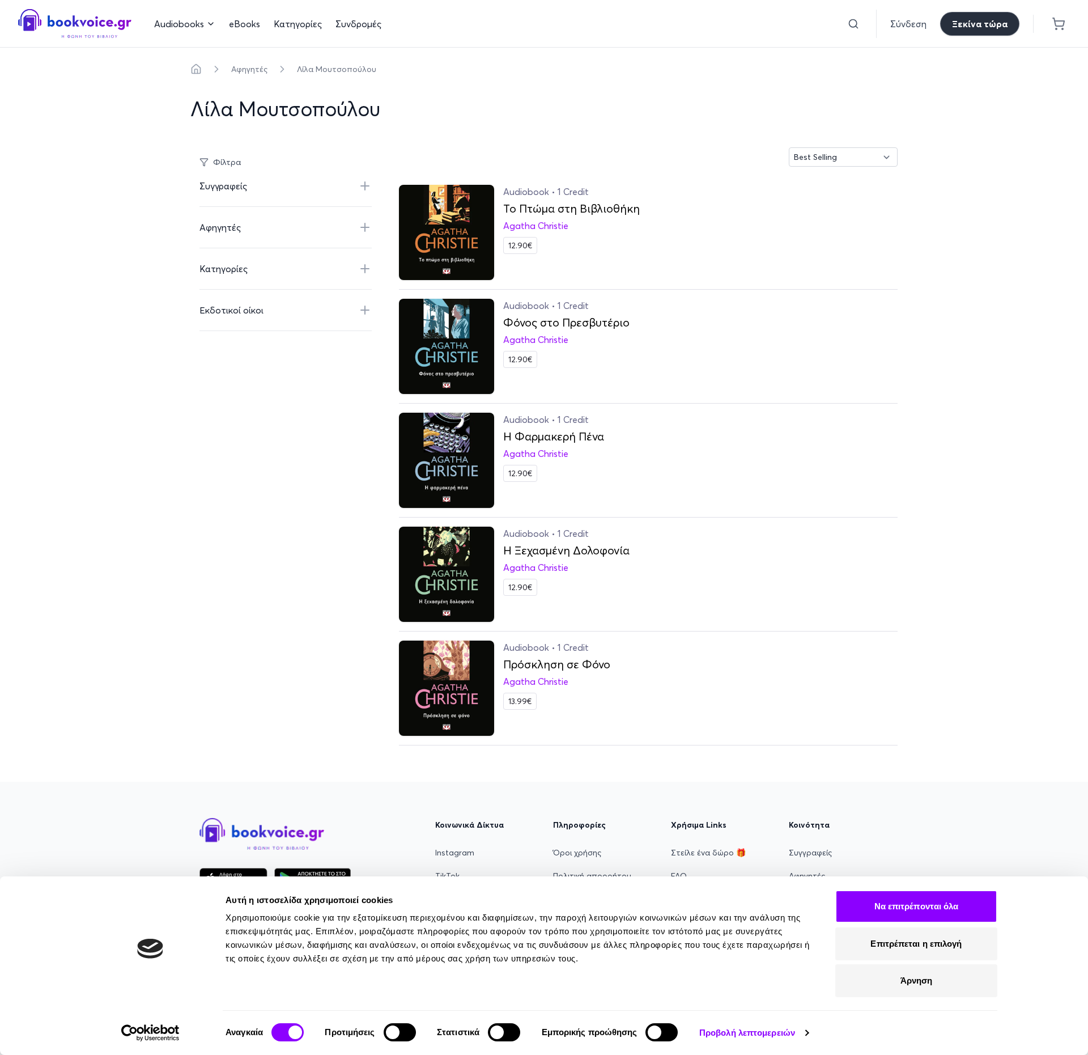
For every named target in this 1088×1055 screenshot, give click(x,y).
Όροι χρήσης (577, 853)
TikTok (447, 876)
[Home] (196, 69)
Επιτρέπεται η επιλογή (916, 943)
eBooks (244, 23)
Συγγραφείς (810, 853)
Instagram (454, 853)
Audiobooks (179, 23)
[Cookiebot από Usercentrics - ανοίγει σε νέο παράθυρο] (150, 1032)
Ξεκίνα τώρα (980, 23)
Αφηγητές (249, 69)
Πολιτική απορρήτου (592, 876)
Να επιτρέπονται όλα (916, 906)
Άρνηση (916, 980)
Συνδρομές (358, 23)
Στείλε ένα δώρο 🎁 (708, 853)
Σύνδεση (908, 23)
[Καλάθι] (1058, 24)
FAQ (679, 876)
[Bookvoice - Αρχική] (74, 23)
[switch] (400, 1032)
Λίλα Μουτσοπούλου (336, 69)
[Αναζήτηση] (853, 24)
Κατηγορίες (298, 23)
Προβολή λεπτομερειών (747, 1032)
